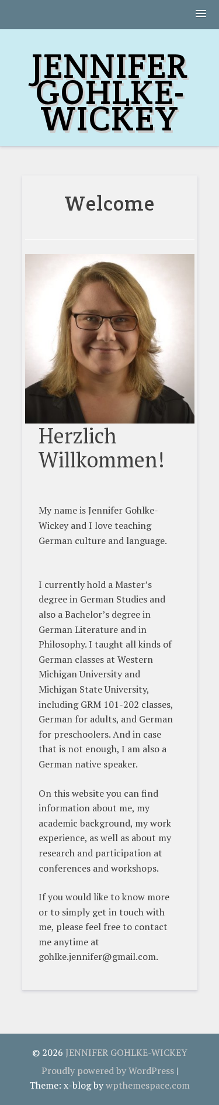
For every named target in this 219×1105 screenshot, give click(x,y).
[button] (201, 14)
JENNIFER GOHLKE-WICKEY (110, 91)
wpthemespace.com (148, 1085)
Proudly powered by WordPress (107, 1070)
